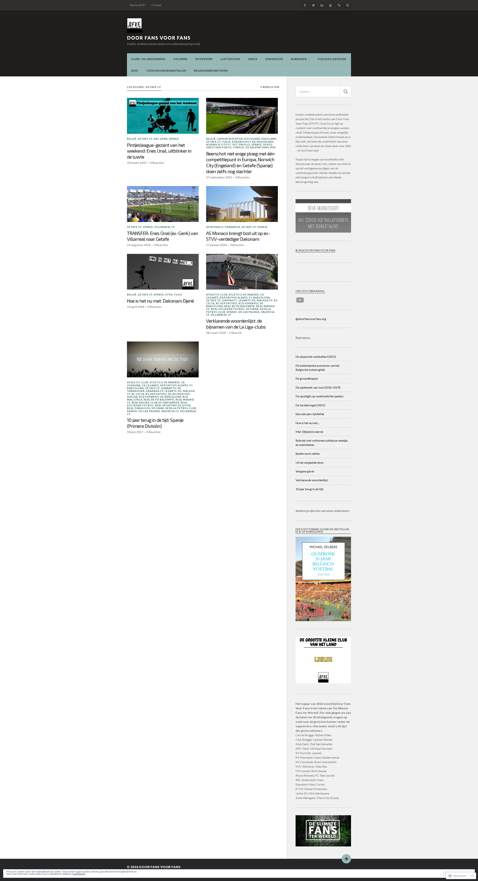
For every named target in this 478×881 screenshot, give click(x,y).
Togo (178, 294)
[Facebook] (304, 5)
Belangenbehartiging (211, 70)
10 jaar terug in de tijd (309, 489)
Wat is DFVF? (138, 5)
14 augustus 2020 (138, 245)
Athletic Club (216, 294)
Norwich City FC (218, 144)
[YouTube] (330, 5)
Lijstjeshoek (230, 59)
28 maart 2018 (216, 332)
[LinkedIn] (322, 5)
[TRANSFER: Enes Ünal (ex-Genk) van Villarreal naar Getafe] (163, 204)
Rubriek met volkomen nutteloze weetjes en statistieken (322, 442)
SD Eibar (252, 308)
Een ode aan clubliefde (310, 414)
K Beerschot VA (243, 141)
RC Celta (138, 393)
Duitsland (252, 138)
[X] (313, 5)
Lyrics (252, 59)
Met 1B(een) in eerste (309, 431)
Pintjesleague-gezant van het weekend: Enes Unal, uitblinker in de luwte (159, 151)
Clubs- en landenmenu (148, 59)
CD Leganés (150, 385)
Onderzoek (274, 59)
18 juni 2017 (135, 432)
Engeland (268, 138)
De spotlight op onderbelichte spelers (320, 396)
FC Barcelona (259, 297)
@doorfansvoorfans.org (311, 319)
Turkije (238, 147)
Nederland (265, 141)
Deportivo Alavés (234, 297)
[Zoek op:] (323, 91)
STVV (168, 294)
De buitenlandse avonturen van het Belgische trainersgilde (317, 367)
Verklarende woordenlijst (312, 480)
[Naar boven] (346, 858)
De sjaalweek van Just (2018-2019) (318, 387)
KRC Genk (160, 138)
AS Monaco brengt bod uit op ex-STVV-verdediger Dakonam (238, 236)
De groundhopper (307, 378)
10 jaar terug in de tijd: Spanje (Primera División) (155, 423)
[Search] (347, 5)
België (131, 138)
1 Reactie (235, 332)
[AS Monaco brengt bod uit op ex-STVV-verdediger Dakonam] (242, 204)
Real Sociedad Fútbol (228, 308)
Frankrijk (232, 226)
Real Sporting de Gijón (173, 405)
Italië (226, 141)
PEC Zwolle (241, 144)
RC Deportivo (226, 303)
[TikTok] (339, 5)
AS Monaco (215, 226)
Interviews (204, 59)
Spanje (174, 138)
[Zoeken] (345, 91)
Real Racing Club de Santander (155, 402)
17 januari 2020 (216, 245)
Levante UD (247, 300)
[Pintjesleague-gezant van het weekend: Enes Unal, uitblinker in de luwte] (163, 116)
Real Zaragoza (138, 408)
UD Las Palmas (249, 311)
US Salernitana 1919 (260, 147)
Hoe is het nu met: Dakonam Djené (160, 301)
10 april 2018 (135, 306)
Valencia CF (170, 411)
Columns (180, 59)
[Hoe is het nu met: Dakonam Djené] (163, 272)
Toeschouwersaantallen (166, 70)
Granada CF (154, 391)
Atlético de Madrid (244, 294)
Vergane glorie (305, 471)
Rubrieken (299, 59)
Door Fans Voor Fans (159, 38)
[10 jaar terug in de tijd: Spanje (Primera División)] (163, 359)
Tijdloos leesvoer (331, 59)
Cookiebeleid (78, 873)
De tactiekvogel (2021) (310, 405)
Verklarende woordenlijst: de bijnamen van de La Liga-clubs (236, 324)
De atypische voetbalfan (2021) (316, 356)
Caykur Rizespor (230, 138)
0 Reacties (157, 162)
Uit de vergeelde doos (310, 462)
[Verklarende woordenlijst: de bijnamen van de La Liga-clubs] (242, 272)
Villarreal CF (164, 226)
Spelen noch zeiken (308, 453)
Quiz (134, 70)
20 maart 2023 (137, 162)
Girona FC (229, 300)
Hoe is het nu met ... (308, 423)
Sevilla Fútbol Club (180, 408)
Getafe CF (145, 138)
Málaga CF (265, 300)
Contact (156, 5)
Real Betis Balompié (239, 306)
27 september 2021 (219, 177)
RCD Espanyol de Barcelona (160, 396)
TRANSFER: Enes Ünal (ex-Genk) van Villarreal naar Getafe (162, 236)
